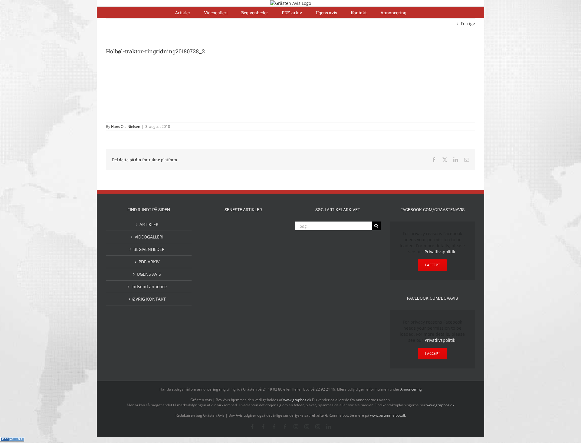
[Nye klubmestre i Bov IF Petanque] (214, 279)
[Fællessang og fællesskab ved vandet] (253, 229)
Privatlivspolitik (440, 252)
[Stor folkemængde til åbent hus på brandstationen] (253, 329)
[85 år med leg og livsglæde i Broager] (234, 258)
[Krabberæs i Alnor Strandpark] (272, 310)
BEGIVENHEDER (149, 249)
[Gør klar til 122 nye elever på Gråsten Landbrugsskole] (214, 253)
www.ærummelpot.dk (388, 415)
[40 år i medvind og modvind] (272, 329)
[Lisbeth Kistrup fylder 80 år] (214, 331)
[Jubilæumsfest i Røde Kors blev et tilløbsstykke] (272, 278)
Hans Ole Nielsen (125, 126)
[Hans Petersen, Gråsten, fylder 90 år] (234, 331)
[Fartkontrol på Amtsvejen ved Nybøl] (214, 228)
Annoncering (411, 389)
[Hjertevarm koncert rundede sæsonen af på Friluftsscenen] (253, 253)
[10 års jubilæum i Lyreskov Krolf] (253, 284)
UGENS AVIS (149, 274)
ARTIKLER (149, 224)
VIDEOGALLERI (149, 237)
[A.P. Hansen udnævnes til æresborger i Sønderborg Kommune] (234, 234)
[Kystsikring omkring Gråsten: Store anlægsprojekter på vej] (214, 305)
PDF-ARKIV (149, 262)
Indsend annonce (149, 286)
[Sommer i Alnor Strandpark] (253, 305)
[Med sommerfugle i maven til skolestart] (234, 306)
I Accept (432, 265)
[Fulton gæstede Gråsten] (272, 228)
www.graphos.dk (297, 399)
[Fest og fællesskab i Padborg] (272, 253)
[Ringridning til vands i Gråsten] (234, 278)
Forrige (468, 23)
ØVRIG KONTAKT (149, 299)
